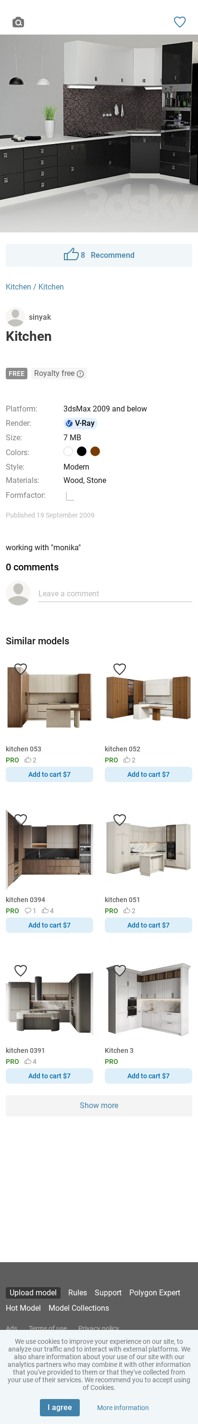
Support (108, 1292)
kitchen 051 (122, 900)
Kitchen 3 (119, 1050)
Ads (11, 1328)
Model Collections (79, 1308)
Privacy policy (98, 1328)
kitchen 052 (122, 749)
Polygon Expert (154, 1292)
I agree (60, 1407)
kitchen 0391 (25, 1050)
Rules (77, 1292)
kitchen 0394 (25, 900)
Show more (99, 1105)
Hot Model (23, 1308)
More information (123, 1408)
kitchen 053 (23, 749)
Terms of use (48, 1328)
